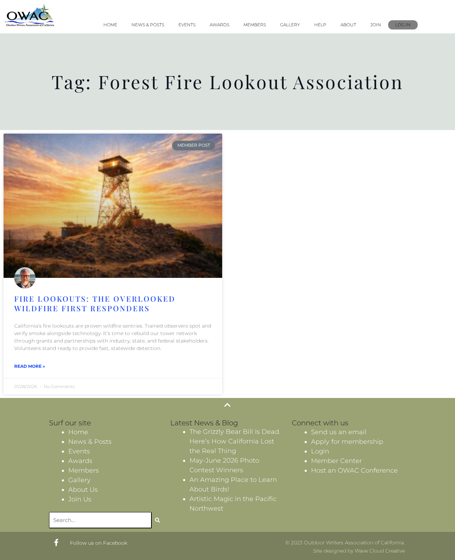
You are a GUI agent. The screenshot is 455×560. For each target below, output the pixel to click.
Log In (403, 24)
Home (110, 24)
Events (187, 24)
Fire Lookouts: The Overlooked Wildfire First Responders (95, 303)
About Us (83, 490)
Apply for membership (347, 442)
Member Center (336, 461)
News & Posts (148, 24)
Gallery (290, 24)
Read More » (29, 366)
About (348, 24)
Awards (219, 24)
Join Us (79, 499)
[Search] (157, 520)
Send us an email (338, 432)
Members (254, 24)
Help (320, 24)
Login (320, 451)
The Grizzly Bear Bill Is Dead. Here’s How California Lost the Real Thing (234, 441)
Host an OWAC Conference (354, 470)
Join (375, 24)
